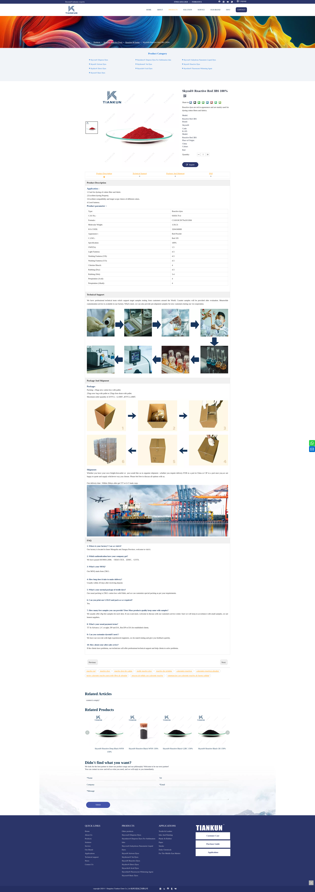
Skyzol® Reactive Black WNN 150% (106, 749)
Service (88, 846)
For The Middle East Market (169, 853)
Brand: (185, 122)
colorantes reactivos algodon (207, 671)
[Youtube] (227, 2)
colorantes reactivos (184, 671)
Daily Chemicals (165, 850)
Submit (98, 805)
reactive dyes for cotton (123, 671)
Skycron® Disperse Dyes (99, 60)
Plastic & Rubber (165, 839)
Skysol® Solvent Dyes (98, 64)
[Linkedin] (223, 2)
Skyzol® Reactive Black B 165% (209, 749)
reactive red (91, 671)
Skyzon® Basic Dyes (97, 73)
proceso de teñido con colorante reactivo (147, 676)
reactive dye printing (164, 671)
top (311, 882)
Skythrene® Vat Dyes (144, 64)
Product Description (104, 173)
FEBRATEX (197, 2)
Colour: (185, 147)
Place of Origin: (188, 140)
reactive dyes (105, 671)
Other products (127, 831)
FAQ (211, 173)
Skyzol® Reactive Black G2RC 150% (141, 749)
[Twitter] (164, 889)
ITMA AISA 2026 (181, 2)
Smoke (161, 846)
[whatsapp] (232, 2)
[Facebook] (219, 2)
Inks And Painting (166, 835)
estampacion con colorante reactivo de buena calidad (188, 676)
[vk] (175, 889)
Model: (185, 115)
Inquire (192, 165)
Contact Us (89, 864)
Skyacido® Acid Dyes (144, 68)
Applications (90, 853)
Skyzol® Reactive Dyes (191, 64)
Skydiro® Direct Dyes (98, 68)
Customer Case (212, 836)
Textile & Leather (165, 831)
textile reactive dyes (144, 671)
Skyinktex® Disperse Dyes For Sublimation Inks (154, 60)
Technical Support (140, 173)
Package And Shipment (175, 173)
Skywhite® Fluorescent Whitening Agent (198, 68)
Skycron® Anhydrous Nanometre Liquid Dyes (199, 60)
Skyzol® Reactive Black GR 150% (175, 749)
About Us (88, 835)
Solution (88, 842)
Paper (161, 842)
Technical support (92, 857)
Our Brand (89, 850)
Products (88, 839)
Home (87, 831)
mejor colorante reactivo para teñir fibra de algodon (107, 676)
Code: (184, 129)
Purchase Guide (213, 844)
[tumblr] (171, 889)
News (87, 861)
